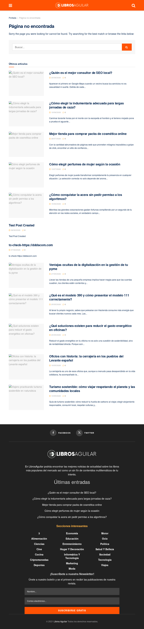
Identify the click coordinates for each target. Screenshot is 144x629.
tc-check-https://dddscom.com (31, 245)
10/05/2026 (56, 396)
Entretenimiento (72, 544)
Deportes (39, 565)
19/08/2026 (56, 112)
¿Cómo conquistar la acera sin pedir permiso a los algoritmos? (85, 196)
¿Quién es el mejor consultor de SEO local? (80, 72)
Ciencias (39, 544)
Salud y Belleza (105, 549)
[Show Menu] (10, 5)
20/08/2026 (56, 77)
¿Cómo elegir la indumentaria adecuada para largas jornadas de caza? (86, 105)
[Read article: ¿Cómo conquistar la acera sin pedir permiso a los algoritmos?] (26, 205)
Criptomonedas (39, 559)
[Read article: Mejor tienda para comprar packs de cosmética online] (26, 144)
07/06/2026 (15, 250)
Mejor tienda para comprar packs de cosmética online (88, 133)
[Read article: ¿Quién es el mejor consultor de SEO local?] (26, 83)
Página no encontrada (29, 17)
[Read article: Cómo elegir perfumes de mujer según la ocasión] (26, 174)
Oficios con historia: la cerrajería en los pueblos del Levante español (86, 358)
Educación (72, 538)
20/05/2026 (56, 335)
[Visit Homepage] (72, 5)
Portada (12, 17)
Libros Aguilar (60, 621)
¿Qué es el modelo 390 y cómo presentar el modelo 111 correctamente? (89, 297)
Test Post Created (21, 225)
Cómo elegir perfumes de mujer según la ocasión (84, 164)
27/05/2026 (56, 274)
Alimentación (39, 538)
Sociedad (104, 554)
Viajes (104, 565)
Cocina (39, 554)
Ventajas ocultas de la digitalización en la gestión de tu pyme (88, 266)
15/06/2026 (56, 204)
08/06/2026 (15, 230)
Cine (39, 549)
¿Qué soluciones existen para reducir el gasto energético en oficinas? (90, 327)
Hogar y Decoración (72, 549)
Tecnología (105, 559)
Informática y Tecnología (72, 556)
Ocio (105, 538)
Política (104, 544)
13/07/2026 (56, 169)
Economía (72, 533)
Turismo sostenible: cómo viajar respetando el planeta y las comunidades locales (92, 388)
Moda (72, 568)
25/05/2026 (56, 304)
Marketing (72, 563)
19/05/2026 (56, 365)
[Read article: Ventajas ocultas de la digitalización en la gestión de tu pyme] (26, 275)
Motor (104, 533)
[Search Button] (133, 5)
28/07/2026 (56, 138)
